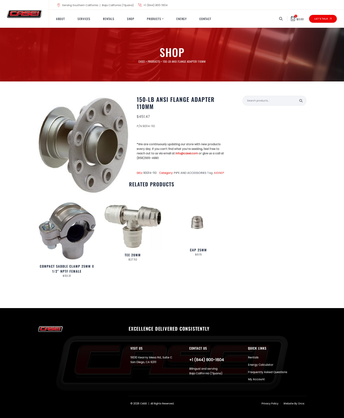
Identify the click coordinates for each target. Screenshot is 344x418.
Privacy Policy (270, 403)
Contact (205, 19)
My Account (256, 379)
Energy (181, 19)
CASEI (143, 403)
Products (154, 19)
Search (301, 101)
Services (84, 19)
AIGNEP (219, 173)
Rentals (108, 19)
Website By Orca (293, 403)
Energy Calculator (260, 365)
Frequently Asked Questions (267, 372)
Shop (130, 19)
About (60, 19)
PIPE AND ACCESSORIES (190, 173)
